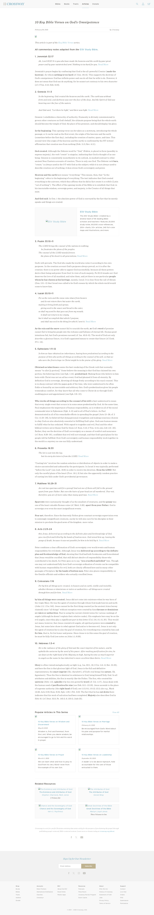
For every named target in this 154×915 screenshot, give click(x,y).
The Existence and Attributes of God (55, 792)
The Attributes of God (98, 792)
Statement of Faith (105, 895)
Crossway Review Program (87, 895)
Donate (95, 4)
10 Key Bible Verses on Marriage (96, 722)
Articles (85, 4)
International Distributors (45, 892)
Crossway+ (40, 897)
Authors (18, 897)
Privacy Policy (104, 900)
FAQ (121, 897)
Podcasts (81, 889)
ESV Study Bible (89, 49)
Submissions (124, 900)
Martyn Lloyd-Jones (98, 812)
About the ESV (62, 889)
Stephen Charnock (50, 795)
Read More (103, 64)
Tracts (75, 4)
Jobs (100, 897)
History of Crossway (105, 892)
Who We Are (103, 889)
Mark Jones (64, 795)
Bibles (58, 4)
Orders (122, 895)
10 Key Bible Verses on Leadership (97, 755)
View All (115, 712)
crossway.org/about (107, 831)
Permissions (124, 903)
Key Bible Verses (66, 42)
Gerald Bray (98, 795)
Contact (122, 889)
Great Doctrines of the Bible (98, 809)
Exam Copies (82, 897)
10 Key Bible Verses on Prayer (51, 755)
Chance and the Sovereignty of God (55, 809)
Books (67, 4)
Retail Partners (41, 889)
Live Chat (123, 892)
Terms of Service (104, 903)
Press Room (82, 892)
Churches (40, 895)
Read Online (62, 892)
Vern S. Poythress (55, 812)
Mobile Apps (62, 895)
